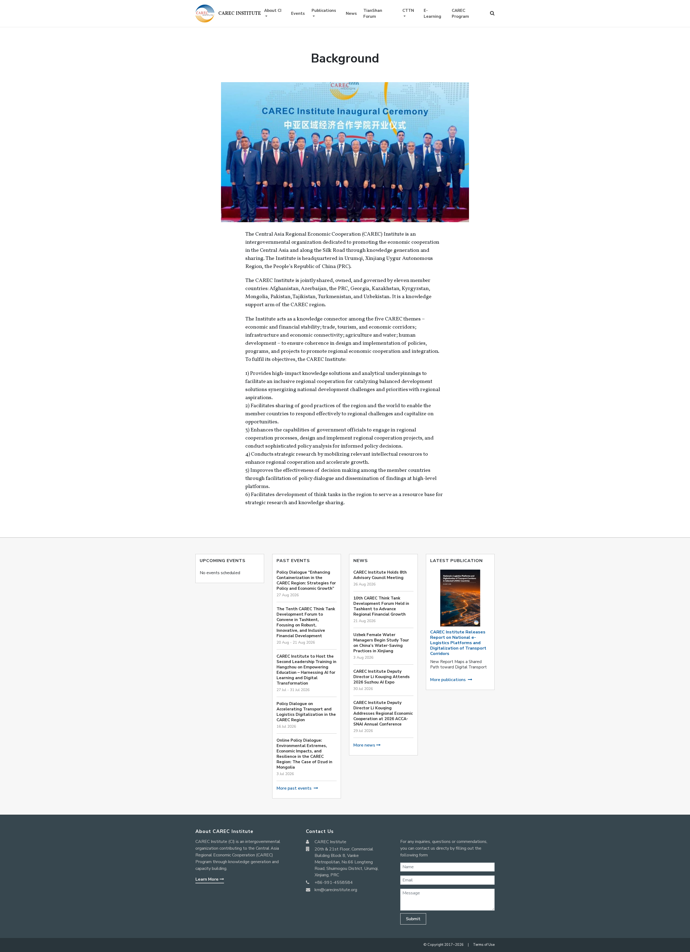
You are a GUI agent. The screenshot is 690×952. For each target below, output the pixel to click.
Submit (413, 919)
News (351, 13)
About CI (272, 10)
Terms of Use (484, 944)
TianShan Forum (372, 13)
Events (298, 13)
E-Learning (432, 13)
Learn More (207, 879)
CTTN (408, 10)
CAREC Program (460, 13)
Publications (324, 10)
